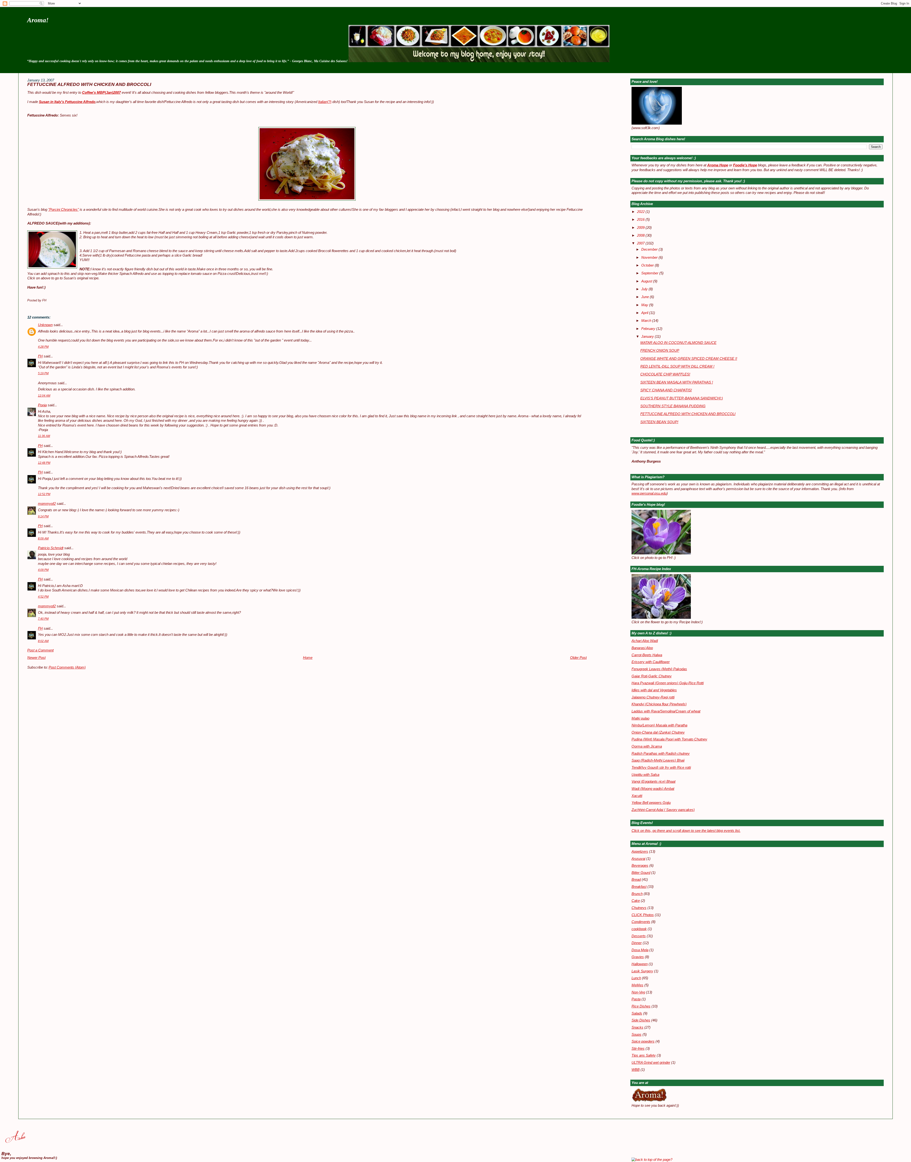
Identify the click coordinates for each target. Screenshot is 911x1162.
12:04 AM (44, 395)
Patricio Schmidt (50, 548)
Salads (637, 1013)
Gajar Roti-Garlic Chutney (652, 676)
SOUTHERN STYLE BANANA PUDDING (673, 406)
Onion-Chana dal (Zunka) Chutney (658, 732)
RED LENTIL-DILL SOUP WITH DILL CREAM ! (677, 366)
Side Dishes (641, 1020)
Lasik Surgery (642, 971)
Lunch (636, 978)
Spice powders (643, 1041)
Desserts (639, 936)
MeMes (637, 985)
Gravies (638, 957)
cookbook (639, 929)
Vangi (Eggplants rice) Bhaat (653, 781)
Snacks (637, 1027)
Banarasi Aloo (642, 648)
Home (307, 658)
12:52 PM (44, 494)
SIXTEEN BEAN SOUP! (659, 422)
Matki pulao (640, 718)
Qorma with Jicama (647, 746)
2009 (641, 228)
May (645, 305)
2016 (641, 219)
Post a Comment (40, 650)
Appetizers (640, 851)
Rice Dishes (641, 1006)
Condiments (641, 922)
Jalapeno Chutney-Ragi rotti (653, 697)
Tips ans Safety (644, 1055)
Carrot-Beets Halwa (647, 655)
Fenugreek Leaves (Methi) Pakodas (659, 669)
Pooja (42, 405)
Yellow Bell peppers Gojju (651, 803)
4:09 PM (43, 569)
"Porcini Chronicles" (63, 209)
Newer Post (36, 658)
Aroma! (38, 20)
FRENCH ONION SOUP (659, 350)
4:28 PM (43, 346)
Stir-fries (638, 1048)
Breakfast (639, 887)
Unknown (45, 325)
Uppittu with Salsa (645, 775)
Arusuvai (638, 859)
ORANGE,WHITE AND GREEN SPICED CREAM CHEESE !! (688, 359)
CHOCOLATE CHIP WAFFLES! (665, 374)
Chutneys (639, 908)
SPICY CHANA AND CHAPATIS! (666, 390)
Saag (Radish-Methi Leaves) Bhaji (658, 760)
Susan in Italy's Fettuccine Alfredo (67, 102)
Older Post (578, 658)
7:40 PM (43, 618)
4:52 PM (43, 596)
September (650, 273)
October (648, 265)
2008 (641, 235)
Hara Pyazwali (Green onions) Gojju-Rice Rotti (668, 683)
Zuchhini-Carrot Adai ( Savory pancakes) (663, 810)
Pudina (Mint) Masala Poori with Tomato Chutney (669, 739)
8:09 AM (43, 538)
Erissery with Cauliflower (651, 662)
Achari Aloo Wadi (645, 641)
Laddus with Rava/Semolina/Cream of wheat (666, 711)
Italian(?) (324, 102)
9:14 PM (43, 516)
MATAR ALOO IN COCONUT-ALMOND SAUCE (678, 343)
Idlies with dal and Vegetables (654, 690)
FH (40, 356)
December (650, 249)
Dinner (637, 943)
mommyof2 (47, 504)
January (648, 336)
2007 (641, 243)
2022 (641, 212)
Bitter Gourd (641, 873)
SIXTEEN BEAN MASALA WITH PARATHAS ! (676, 382)
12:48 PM (44, 462)
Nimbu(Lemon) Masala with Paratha (659, 725)
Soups (636, 1034)
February (648, 329)
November (650, 257)
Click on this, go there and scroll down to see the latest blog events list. (686, 831)
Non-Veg (638, 992)
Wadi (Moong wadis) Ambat (653, 789)
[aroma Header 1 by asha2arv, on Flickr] (479, 61)
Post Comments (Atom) (67, 667)
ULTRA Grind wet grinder (651, 1062)
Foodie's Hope (745, 165)
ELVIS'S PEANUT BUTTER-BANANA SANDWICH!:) (681, 398)
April (645, 313)
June (645, 297)
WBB (636, 1070)
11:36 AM (44, 436)
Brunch (637, 894)
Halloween (640, 964)
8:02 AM (43, 641)
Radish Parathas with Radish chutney (661, 753)
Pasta (636, 999)
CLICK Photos (643, 915)
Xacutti (637, 796)
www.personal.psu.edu (649, 493)
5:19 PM (43, 373)
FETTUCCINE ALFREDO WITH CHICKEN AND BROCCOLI (89, 84)
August (647, 281)
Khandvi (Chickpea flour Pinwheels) (659, 704)
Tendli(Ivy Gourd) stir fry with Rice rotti (661, 767)
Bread (636, 879)
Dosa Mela (640, 950)
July (645, 289)
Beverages (640, 865)
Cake (636, 901)
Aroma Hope (717, 165)
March (646, 321)
